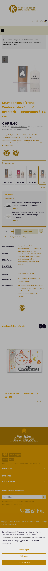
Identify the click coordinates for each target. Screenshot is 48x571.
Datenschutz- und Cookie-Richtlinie (16, 537)
